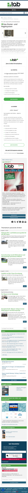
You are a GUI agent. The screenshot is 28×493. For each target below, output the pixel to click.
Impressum (14, 489)
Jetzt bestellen (14, 99)
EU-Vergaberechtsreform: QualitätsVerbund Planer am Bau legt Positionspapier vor (14, 341)
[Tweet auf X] (15, 222)
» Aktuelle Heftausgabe (21, 387)
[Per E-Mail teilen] (22, 222)
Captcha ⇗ (19, 457)
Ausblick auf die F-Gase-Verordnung (11, 273)
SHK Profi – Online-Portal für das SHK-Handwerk (12, 432)
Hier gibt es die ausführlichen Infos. (10, 424)
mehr (25, 249)
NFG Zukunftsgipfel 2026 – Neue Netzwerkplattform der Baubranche (11, 349)
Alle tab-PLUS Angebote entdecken (14, 150)
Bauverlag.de (24, 491)
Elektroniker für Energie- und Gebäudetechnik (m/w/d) (13, 367)
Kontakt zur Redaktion (18, 488)
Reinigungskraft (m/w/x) (8, 361)
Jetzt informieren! (5, 461)
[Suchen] (26, 13)
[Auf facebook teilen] (12, 222)
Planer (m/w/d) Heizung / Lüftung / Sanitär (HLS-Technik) (14, 374)
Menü (14, 10)
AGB (25, 488)
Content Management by (6, 491)
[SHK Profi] (4, 432)
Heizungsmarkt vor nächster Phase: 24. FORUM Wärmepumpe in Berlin (13, 346)
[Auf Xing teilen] (17, 222)
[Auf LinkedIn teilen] (20, 222)
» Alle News (4, 354)
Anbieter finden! (14, 482)
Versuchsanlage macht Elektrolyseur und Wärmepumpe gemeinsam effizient (13, 255)
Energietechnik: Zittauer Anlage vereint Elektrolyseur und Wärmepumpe (12, 309)
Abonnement (14, 215)
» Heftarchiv (18, 388)
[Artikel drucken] (25, 222)
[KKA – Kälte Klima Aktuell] (4, 436)
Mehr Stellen (14, 380)
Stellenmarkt (9, 488)
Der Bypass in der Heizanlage (9, 294)
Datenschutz (8, 489)
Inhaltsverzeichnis (14, 217)
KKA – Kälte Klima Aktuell (10, 436)
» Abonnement (19, 390)
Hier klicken (15, 456)
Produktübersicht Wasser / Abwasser (10, 19)
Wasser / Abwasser (8, 17)
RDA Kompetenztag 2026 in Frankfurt (12, 343)
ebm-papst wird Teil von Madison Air (12, 352)
